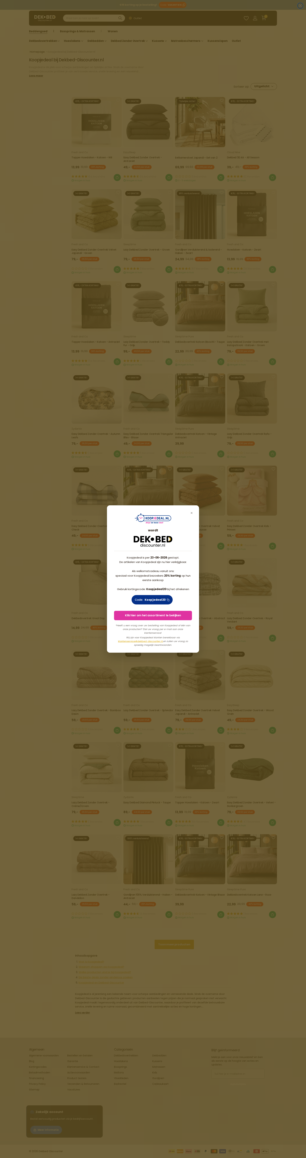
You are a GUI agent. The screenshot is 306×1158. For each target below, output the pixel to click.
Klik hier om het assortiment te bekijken (153, 615)
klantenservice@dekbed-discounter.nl (140, 641)
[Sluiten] (191, 513)
